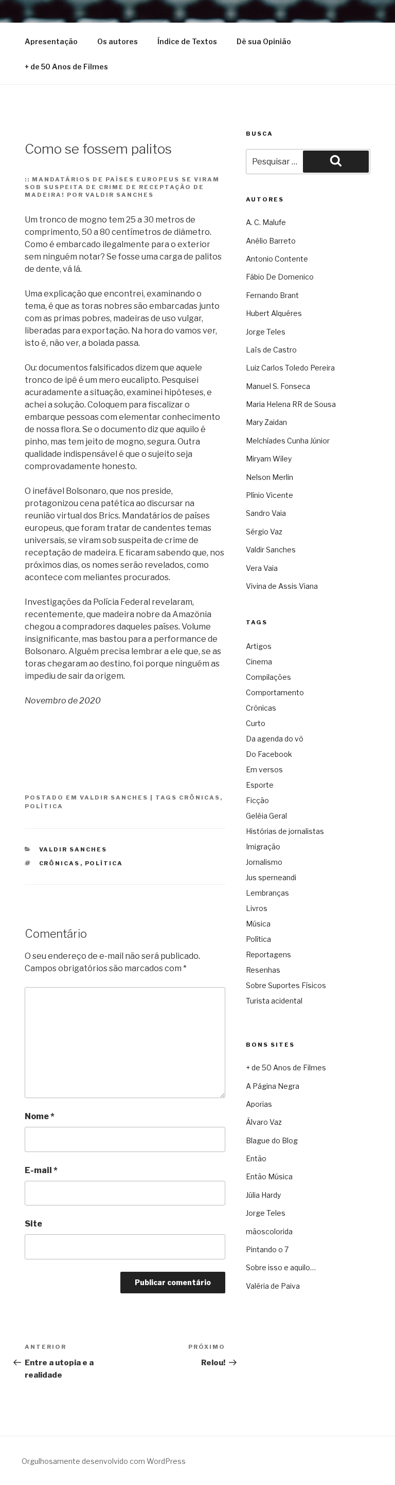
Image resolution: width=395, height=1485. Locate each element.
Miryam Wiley (269, 458)
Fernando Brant (272, 295)
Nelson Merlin (269, 477)
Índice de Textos (187, 41)
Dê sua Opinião (264, 41)
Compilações (268, 677)
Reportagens (268, 954)
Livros (256, 908)
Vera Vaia (262, 568)
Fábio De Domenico (280, 276)
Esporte (260, 785)
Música (258, 923)
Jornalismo (264, 862)
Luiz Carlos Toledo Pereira (290, 367)
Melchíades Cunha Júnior (288, 440)
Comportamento (275, 692)
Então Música (269, 1176)
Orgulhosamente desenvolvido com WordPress (104, 1461)
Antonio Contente (277, 258)
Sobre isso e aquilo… (281, 1267)
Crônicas (199, 797)
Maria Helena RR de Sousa (291, 404)
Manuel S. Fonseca (278, 386)
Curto (255, 723)
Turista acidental (274, 1000)
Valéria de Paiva (273, 1286)
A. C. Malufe (266, 222)
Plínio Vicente (269, 495)
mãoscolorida (269, 1231)
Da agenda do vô (274, 738)
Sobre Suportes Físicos (286, 985)
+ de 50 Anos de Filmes (66, 66)
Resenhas (263, 970)
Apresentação (51, 41)
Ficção (257, 800)
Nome (40, 1116)
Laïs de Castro (271, 349)
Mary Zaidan (266, 422)
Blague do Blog (272, 1140)
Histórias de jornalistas (285, 831)
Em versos (264, 769)
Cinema (259, 661)
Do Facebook (269, 754)
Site (33, 1224)
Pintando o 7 (267, 1249)
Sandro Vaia (266, 513)
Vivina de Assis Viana (282, 586)
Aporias (259, 1104)
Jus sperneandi (271, 877)
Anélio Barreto (271, 240)
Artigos (259, 646)
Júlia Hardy (263, 1195)
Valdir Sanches (114, 797)
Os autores (117, 41)
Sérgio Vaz (264, 531)
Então (256, 1158)
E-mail (41, 1170)
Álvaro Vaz (264, 1122)
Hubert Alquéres (274, 313)
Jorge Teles (265, 331)
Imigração (263, 846)
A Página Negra (272, 1086)
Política (44, 806)
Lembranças (267, 892)
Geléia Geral (266, 815)
